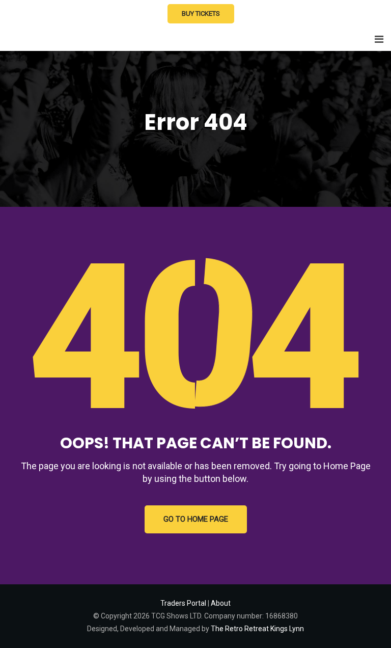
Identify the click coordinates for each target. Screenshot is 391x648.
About (221, 603)
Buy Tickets (201, 13)
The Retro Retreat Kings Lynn (257, 629)
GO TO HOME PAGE (195, 519)
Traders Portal (183, 603)
